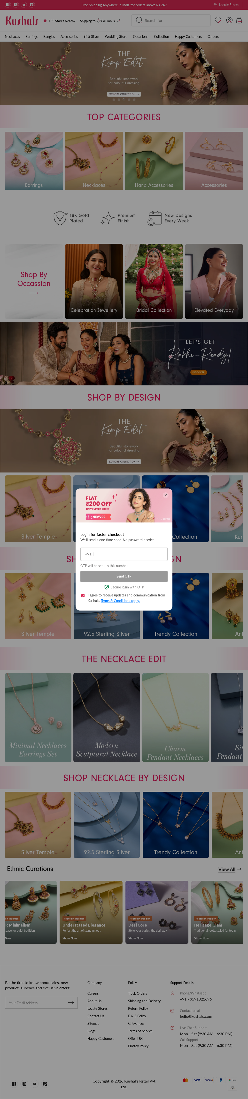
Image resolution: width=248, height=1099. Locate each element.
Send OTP (124, 576)
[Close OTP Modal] (166, 495)
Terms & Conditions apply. (120, 600)
